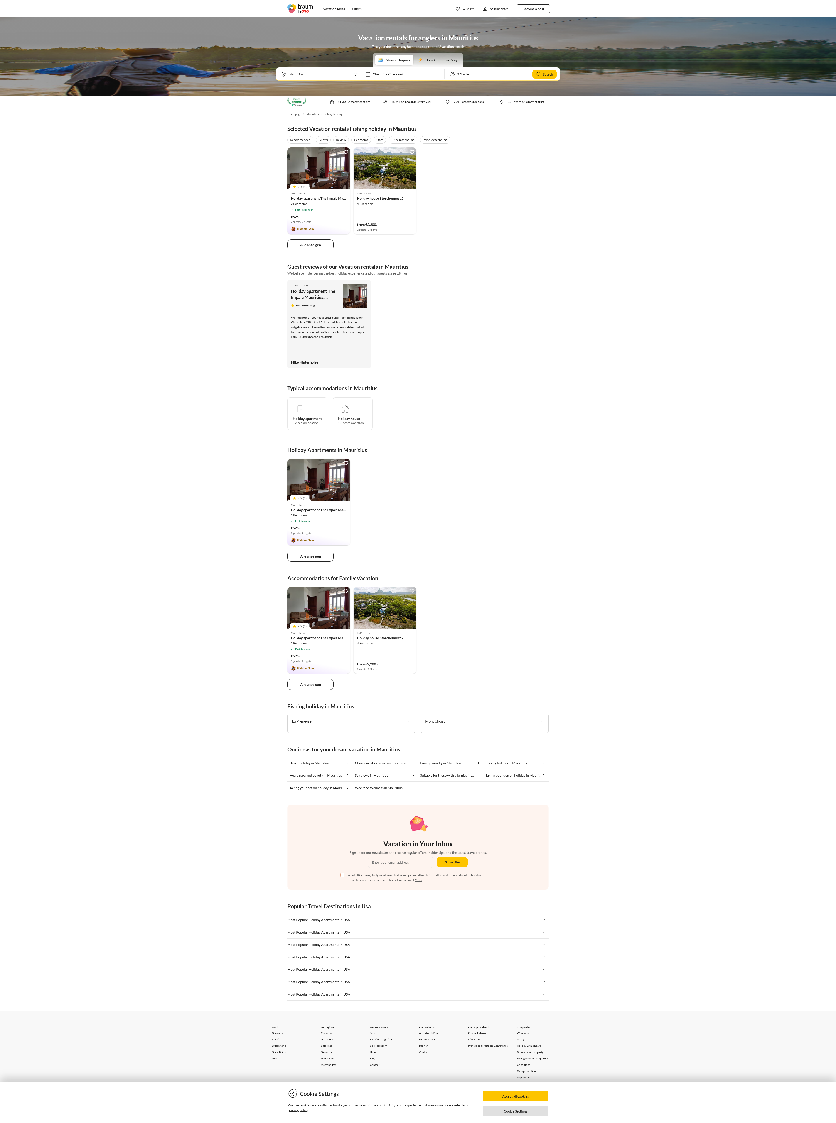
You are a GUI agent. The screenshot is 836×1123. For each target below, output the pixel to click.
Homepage (294, 114)
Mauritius (312, 114)
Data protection (526, 1071)
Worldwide (327, 1058)
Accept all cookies (515, 1096)
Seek (372, 1033)
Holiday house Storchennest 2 (380, 198)
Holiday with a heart (529, 1045)
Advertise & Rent (429, 1033)
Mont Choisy (299, 285)
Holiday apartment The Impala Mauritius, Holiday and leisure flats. (342, 198)
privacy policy (298, 1110)
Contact (374, 1064)
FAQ (372, 1058)
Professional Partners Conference (488, 1045)
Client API (474, 1039)
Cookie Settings (515, 1111)
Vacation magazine (381, 1039)
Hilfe (373, 1052)
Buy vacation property (530, 1052)
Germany (277, 1033)
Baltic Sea (326, 1045)
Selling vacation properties (532, 1058)
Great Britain (279, 1052)
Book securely (378, 1045)
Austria (276, 1039)
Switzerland (279, 1045)
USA (274, 1058)
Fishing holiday (333, 114)
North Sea (327, 1039)
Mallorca (326, 1033)
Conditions (523, 1064)
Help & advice (427, 1039)
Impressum (523, 1077)
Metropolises (328, 1064)
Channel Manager (478, 1033)
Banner (423, 1045)
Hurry (520, 1039)
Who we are (524, 1033)
